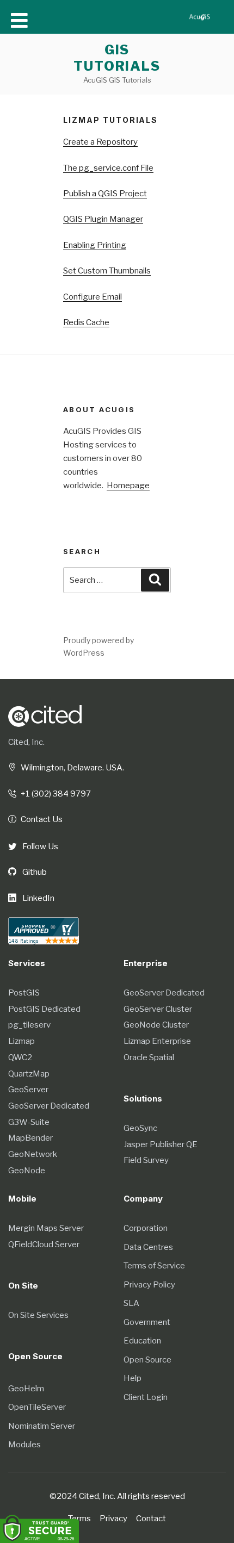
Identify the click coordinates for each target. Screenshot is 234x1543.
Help (132, 1378)
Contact (151, 1518)
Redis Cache (86, 322)
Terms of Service (154, 1266)
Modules (24, 1444)
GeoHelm (26, 1388)
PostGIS (24, 993)
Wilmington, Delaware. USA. (72, 768)
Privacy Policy (149, 1285)
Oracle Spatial (149, 1057)
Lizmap (21, 1041)
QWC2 (20, 1057)
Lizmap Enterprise (157, 1041)
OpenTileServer (37, 1407)
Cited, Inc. (26, 742)
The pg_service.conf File (108, 168)
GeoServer (28, 1089)
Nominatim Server (41, 1426)
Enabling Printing (94, 245)
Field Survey (146, 1160)
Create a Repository (100, 142)
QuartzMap (29, 1074)
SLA (131, 1303)
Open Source (147, 1360)
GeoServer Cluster (158, 1009)
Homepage (128, 485)
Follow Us (39, 846)
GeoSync (140, 1128)
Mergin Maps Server (46, 1228)
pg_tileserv (29, 1025)
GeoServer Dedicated (48, 1106)
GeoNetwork (32, 1154)
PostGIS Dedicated (44, 1009)
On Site (23, 1285)
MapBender (30, 1138)
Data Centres (148, 1247)
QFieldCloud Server (43, 1244)
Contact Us (42, 819)
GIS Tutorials (117, 58)
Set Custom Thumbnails (107, 271)
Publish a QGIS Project (105, 193)
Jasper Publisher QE (161, 1144)
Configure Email (92, 297)
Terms (79, 1518)
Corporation (146, 1228)
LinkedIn (37, 898)
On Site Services (38, 1315)
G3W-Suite (29, 1122)
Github (34, 872)
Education (142, 1341)
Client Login (146, 1397)
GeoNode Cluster (156, 1025)
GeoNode (26, 1170)
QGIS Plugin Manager (103, 219)
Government (147, 1322)
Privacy (113, 1518)
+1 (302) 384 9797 (56, 794)
